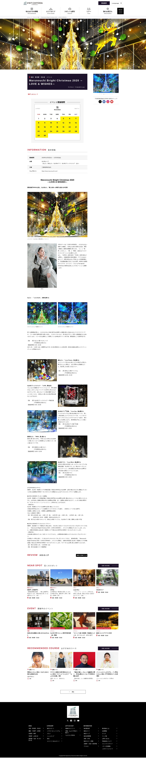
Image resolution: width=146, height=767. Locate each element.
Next (117, 91)
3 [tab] (104, 94)
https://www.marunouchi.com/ (49, 171)
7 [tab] (112, 94)
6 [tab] (110, 94)
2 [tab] (102, 94)
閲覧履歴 (104, 3)
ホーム (28, 17)
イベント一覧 (36, 17)
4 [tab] (106, 94)
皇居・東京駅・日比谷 (38, 77)
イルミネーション (80, 87)
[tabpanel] (106, 83)
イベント (71, 87)
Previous (113, 91)
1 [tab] (100, 94)
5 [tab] (108, 94)
